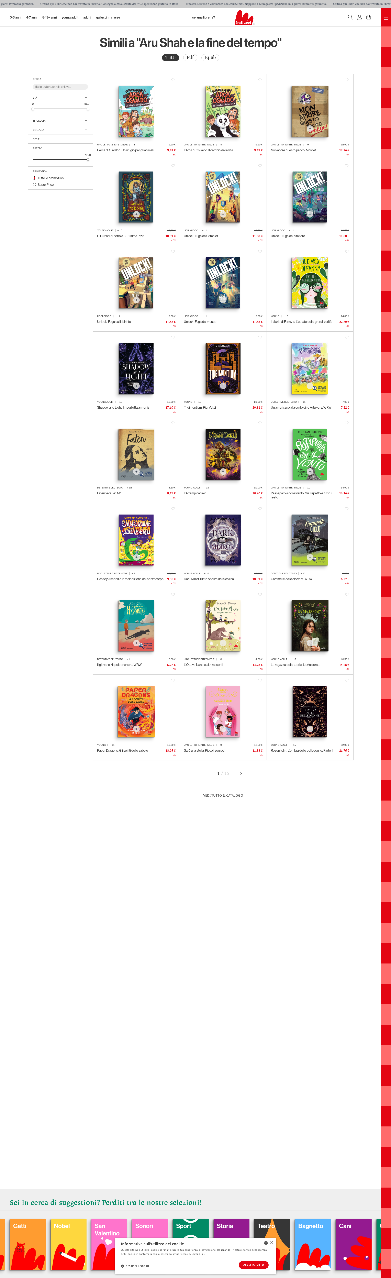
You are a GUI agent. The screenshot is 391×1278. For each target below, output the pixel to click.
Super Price (46, 185)
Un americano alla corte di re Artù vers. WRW (301, 407)
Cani (278, 1226)
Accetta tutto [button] (253, 1265)
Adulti (87, 17)
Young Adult (70, 17)
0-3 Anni (15, 17)
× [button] (271, 1242)
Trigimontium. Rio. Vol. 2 (200, 407)
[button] (135, 1266)
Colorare (365, 1226)
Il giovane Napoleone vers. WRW (119, 665)
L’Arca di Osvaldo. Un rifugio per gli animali (125, 150)
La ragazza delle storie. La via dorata (295, 665)
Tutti (170, 57)
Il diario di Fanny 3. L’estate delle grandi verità (301, 322)
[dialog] (195, 1256)
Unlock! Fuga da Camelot (201, 236)
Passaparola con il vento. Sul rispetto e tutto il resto (301, 495)
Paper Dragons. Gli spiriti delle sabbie (122, 750)
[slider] (33, 109)
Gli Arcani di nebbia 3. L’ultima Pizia (120, 236)
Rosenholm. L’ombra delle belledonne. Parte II (302, 750)
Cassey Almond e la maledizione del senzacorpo (130, 579)
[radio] (170, 57)
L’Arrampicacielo (195, 493)
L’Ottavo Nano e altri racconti (203, 665)
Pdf (190, 57)
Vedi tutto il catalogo (223, 795)
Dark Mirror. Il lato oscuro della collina (209, 579)
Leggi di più (198, 1254)
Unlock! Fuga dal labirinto (114, 322)
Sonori (77, 1226)
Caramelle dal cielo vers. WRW (292, 579)
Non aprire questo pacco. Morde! (293, 150)
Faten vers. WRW (109, 493)
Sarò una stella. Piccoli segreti (204, 750)
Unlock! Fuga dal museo (200, 322)
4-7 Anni (31, 17)
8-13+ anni (49, 17)
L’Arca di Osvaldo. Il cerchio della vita (208, 150)
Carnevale (326, 1226)
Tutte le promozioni (51, 178)
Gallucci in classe (108, 17)
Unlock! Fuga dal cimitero (288, 236)
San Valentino (40, 1229)
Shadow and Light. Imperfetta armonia (123, 407)
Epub (210, 57)
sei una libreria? (203, 17)
